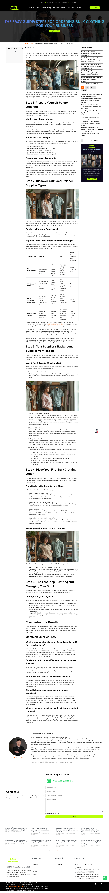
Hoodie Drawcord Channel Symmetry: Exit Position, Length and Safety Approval (91, 60)
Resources (70, 8)
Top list (84, 90)
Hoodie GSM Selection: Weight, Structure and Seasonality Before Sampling (90, 134)
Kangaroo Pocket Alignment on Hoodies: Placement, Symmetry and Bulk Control (91, 66)
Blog (31, 43)
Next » (95, 83)
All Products (59, 865)
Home (26, 43)
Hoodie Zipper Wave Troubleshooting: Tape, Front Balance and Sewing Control (90, 73)
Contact (78, 8)
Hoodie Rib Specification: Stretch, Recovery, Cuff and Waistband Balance (92, 129)
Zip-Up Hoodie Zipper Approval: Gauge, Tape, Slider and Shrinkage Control (90, 123)
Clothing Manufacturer (16, 886)
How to (93, 87)
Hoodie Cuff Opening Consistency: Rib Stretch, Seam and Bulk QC (91, 53)
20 (91, 141)
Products (56, 8)
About (35, 871)
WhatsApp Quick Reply (63, 781)
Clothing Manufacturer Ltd (55, 324)
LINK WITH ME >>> (18, 758)
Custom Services (34, 8)
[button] (22, 48)
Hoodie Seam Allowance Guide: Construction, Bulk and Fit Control (91, 79)
